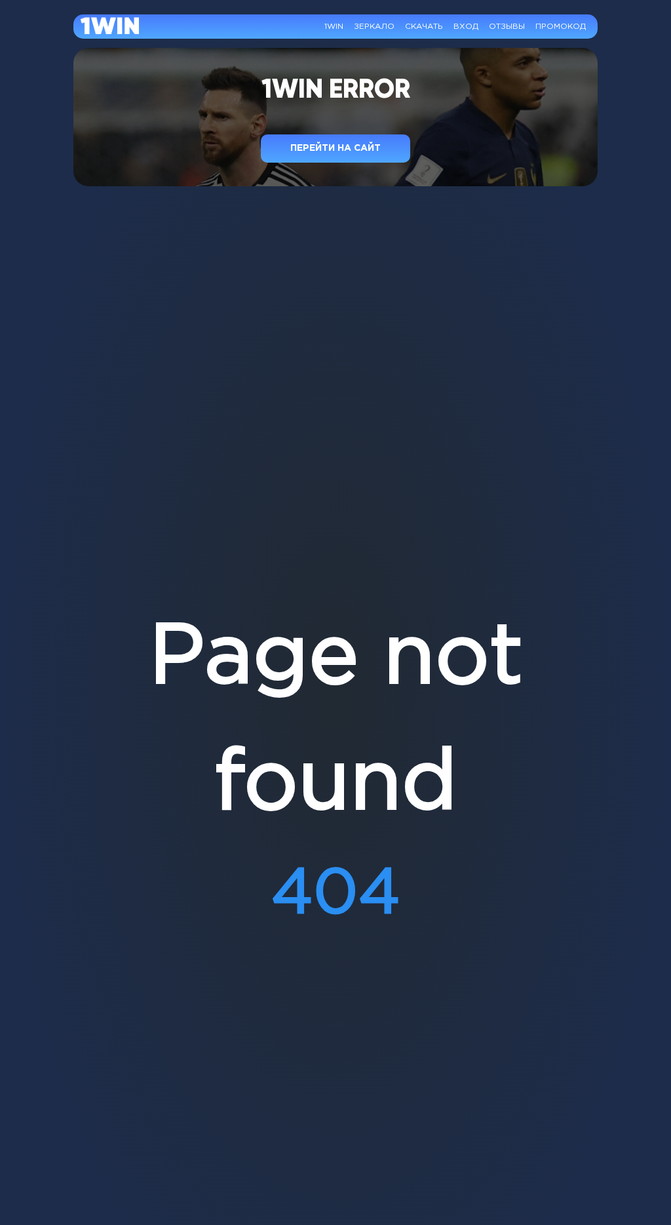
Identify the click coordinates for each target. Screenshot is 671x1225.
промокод (560, 26)
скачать (424, 26)
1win (333, 26)
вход (465, 26)
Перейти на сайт (335, 148)
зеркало (374, 26)
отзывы (507, 26)
